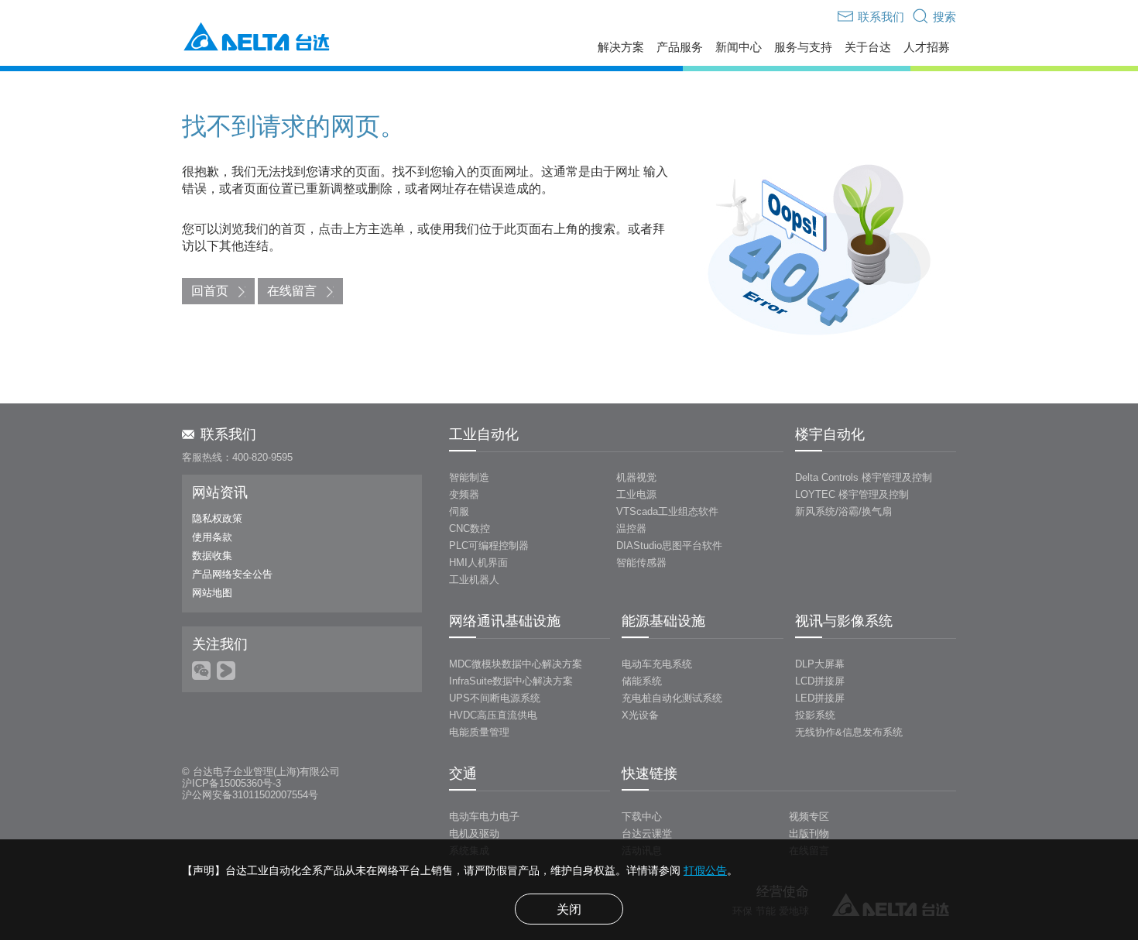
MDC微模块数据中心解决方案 (515, 664)
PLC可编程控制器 (489, 545)
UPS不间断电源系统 (494, 698)
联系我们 (228, 434)
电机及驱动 (474, 833)
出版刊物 (809, 833)
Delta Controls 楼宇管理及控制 (863, 477)
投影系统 (815, 715)
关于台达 (868, 47)
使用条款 (212, 537)
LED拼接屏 (820, 698)
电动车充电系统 (657, 664)
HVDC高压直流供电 (493, 715)
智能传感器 (641, 562)
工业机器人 (474, 579)
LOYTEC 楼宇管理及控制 (852, 494)
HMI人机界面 (478, 562)
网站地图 (212, 593)
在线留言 (292, 290)
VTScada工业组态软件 (667, 511)
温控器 (631, 528)
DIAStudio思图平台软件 (669, 545)
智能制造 (469, 477)
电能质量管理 (479, 732)
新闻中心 (738, 47)
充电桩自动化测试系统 (672, 698)
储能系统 (642, 681)
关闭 (569, 909)
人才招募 (926, 47)
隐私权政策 (217, 518)
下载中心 (642, 816)
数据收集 (212, 555)
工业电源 (636, 494)
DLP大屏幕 (820, 664)
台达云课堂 (647, 833)
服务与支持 (803, 47)
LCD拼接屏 (820, 681)
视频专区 (809, 816)
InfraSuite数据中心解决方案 (511, 681)
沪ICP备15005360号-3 (231, 783)
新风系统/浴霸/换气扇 (843, 511)
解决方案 (621, 47)
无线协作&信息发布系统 (849, 732)
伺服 (459, 511)
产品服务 (679, 47)
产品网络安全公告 (232, 574)
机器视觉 (636, 477)
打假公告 (705, 870)
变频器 (464, 494)
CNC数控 (469, 528)
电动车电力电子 (484, 816)
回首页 (209, 290)
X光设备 (640, 715)
